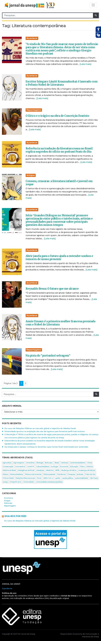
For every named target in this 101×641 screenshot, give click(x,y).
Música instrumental (33, 474)
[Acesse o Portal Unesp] (50, 539)
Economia (64, 466)
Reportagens (33, 110)
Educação (74, 466)
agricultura (7, 463)
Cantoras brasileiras (77, 463)
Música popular (49, 474)
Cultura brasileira (42, 466)
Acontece (31, 38)
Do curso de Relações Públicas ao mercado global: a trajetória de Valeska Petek (40, 428)
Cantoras (64, 463)
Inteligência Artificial (26, 470)
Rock (39, 478)
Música (5, 474)
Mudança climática (68, 470)
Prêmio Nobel (8, 478)
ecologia (54, 466)
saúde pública (67, 478)
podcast (80, 474)
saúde (57, 478)
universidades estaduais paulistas (49, 482)
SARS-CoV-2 (48, 478)
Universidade (28, 482)
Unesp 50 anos (15, 482)
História (90, 466)
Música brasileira (16, 474)
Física (82, 466)
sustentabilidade (81, 478)
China (89, 463)
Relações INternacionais (25, 478)
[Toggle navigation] (93, 5)
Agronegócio (18, 463)
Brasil (57, 463)
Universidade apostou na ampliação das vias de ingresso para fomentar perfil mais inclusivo (44, 431)
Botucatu (49, 463)
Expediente (7, 588)
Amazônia (30, 463)
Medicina (49, 470)
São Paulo (94, 478)
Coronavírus (20, 466)
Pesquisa (71, 474)
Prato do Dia (90, 474)
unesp (5, 482)
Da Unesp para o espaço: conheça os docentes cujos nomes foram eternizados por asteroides (46, 447)
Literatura (40, 470)
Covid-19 (30, 466)
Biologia (40, 463)
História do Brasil (9, 470)
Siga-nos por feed (15, 516)
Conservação (8, 466)
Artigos (30, 175)
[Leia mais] (85, 64)
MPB (57, 470)
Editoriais (8, 503)
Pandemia (61, 474)
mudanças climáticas (86, 470)
